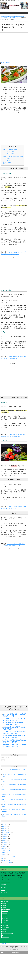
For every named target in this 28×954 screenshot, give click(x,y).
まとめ (4, 164)
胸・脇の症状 (5, 834)
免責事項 (3, 890)
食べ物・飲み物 (5, 62)
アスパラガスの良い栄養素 (9, 149)
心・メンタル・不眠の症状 (8, 856)
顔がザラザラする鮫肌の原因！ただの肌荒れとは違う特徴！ (14, 800)
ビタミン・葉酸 (9, 153)
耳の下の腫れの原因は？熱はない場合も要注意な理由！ (14, 785)
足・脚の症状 (5, 844)
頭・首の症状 (5, 824)
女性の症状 (5, 854)
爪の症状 (4, 846)
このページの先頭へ (15, 952)
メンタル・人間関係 (7, 862)
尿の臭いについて (7, 162)
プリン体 (7, 160)
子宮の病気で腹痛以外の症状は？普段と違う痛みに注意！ (14, 805)
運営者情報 (3, 884)
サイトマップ (4, 892)
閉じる (13, 146)
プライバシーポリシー (5, 882)
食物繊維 (7, 158)
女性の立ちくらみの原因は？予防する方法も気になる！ (14, 790)
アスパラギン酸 (9, 151)
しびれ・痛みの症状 (7, 850)
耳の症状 (4, 828)
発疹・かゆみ (5, 848)
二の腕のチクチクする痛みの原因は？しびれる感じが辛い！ (14, 810)
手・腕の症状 (5, 842)
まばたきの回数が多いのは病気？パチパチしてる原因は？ (14, 815)
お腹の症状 (5, 838)
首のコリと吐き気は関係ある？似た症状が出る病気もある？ (14, 780)
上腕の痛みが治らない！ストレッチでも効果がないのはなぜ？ (14, 775)
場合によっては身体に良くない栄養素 (12, 156)
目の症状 (4, 826)
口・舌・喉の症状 (6, 832)
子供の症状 (5, 852)
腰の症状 (4, 840)
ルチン (6, 155)
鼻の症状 (4, 830)
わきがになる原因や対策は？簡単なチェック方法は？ (13, 770)
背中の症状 (5, 836)
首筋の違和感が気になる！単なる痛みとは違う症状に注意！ (14, 795)
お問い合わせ (4, 887)
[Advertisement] (14, 48)
